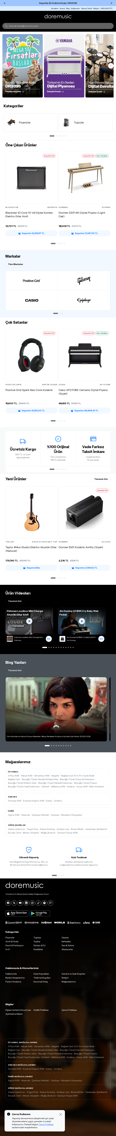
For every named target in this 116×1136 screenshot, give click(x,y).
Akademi (54, 8)
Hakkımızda (11, 973)
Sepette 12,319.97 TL (33, 233)
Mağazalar (75, 8)
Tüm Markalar (15, 264)
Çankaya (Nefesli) (40, 815)
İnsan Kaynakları (41, 973)
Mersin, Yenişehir (31, 832)
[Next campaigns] (111, 66)
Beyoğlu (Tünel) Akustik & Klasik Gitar (40, 779)
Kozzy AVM (82, 786)
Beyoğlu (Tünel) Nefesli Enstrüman (55, 783)
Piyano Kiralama (13, 981)
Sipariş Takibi (86, 8)
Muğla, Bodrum (48, 832)
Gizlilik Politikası (41, 1010)
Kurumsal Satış (41, 981)
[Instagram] (32, 903)
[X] (14, 903)
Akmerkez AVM (41, 775)
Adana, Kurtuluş (47, 829)
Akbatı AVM (26, 775)
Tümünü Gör (101, 479)
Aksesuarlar (67, 949)
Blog (68, 8)
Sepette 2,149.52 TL (86, 567)
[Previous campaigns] (5, 66)
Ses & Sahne (68, 945)
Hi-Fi (7, 949)
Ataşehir (55, 775)
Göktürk (45, 786)
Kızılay (49, 800)
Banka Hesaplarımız (15, 977)
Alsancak (25, 815)
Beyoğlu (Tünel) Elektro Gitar (22, 783)
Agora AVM (13, 815)
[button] (53, 243)
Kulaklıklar (38, 949)
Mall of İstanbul (96, 786)
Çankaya (55, 815)
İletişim (96, 8)
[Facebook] (8, 903)
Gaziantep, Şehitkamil (96, 829)
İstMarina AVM (58, 786)
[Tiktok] (38, 903)
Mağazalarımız (69, 981)
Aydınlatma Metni (14, 1014)
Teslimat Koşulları (42, 977)
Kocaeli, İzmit (14, 832)
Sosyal (62, 8)
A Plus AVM (13, 775)
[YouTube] (20, 903)
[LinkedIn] (26, 903)
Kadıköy (71, 786)
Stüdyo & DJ (39, 945)
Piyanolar (9, 937)
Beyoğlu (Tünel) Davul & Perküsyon (77, 779)
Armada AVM (14, 800)
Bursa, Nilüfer (77, 829)
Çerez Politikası (69, 1010)
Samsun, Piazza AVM (67, 832)
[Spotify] (44, 903)
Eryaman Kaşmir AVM (33, 800)
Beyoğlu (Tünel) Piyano (85, 783)
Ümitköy (58, 800)
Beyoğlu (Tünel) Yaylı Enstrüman (24, 786)
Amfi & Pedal (11, 941)
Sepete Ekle (33, 567)
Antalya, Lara (63, 829)
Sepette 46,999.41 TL (86, 410)
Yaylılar (37, 941)
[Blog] (50, 903)
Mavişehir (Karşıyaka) (71, 815)
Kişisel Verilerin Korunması (18, 1010)
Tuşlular (37, 937)
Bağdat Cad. (14, 779)
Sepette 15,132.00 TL (33, 410)
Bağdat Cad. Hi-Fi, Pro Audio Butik (77, 775)
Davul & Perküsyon (14, 945)
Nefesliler (66, 941)
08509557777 (106, 8)
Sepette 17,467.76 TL (86, 233)
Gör (49, 639)
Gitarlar (65, 937)
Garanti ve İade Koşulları (73, 973)
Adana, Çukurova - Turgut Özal (23, 829)
